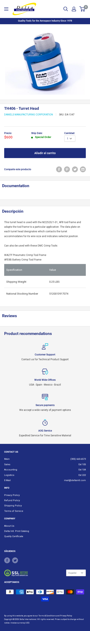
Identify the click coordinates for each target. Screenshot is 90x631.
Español (72, 573)
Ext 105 (82, 464)
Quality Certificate (13, 536)
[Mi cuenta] (74, 9)
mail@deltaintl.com (75, 480)
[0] (82, 8)
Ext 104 (82, 469)
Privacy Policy (12, 495)
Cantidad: (69, 133)
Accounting (10, 469)
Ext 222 (82, 475)
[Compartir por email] (83, 169)
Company (9, 518)
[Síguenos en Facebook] (7, 560)
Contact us (11, 452)
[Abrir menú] (6, 9)
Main (7, 459)
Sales (7, 464)
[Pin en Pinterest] (67, 169)
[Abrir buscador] (65, 9)
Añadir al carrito (45, 153)
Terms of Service (13, 511)
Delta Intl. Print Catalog (16, 531)
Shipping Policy (13, 505)
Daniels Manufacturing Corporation (28, 114)
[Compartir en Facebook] (59, 169)
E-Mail (7, 480)
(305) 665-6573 (78, 459)
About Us (9, 526)
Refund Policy (12, 500)
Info (6, 488)
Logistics (9, 475)
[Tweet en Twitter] (75, 169)
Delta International (27, 619)
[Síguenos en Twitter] (15, 560)
